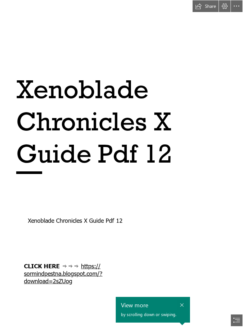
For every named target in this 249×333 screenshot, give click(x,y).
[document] (124, 166)
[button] (206, 6)
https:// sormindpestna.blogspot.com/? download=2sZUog (63, 273)
